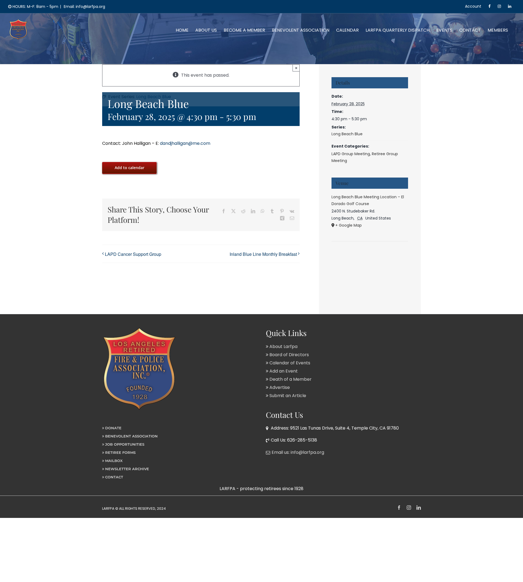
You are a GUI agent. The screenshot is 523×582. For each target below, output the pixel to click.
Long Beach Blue (347, 134)
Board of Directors (288, 355)
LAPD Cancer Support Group (133, 254)
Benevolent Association (131, 436)
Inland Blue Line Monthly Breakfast (263, 254)
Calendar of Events (289, 363)
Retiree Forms (120, 452)
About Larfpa (282, 346)
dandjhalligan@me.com (185, 143)
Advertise (279, 387)
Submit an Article (287, 395)
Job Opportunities (124, 444)
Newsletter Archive (126, 469)
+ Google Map (348, 225)
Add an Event (283, 371)
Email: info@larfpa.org (84, 6)
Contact (113, 477)
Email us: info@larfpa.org (298, 452)
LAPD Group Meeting (351, 154)
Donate (112, 428)
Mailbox (113, 460)
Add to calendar (129, 167)
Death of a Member (290, 379)
